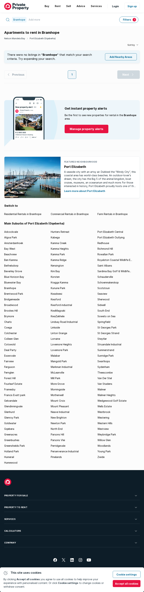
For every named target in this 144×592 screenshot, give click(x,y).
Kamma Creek (58, 243)
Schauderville (105, 276)
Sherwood (103, 299)
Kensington (57, 265)
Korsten (55, 276)
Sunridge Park (105, 355)
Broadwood (11, 304)
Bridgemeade (11, 299)
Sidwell (101, 304)
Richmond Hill (105, 248)
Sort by (131, 45)
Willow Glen (104, 440)
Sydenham (103, 366)
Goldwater (10, 423)
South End (103, 310)
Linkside (55, 327)
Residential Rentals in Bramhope (22, 214)
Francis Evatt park (14, 395)
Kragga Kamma (59, 282)
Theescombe (105, 372)
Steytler (102, 338)
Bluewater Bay (12, 282)
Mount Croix (58, 400)
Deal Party (10, 350)
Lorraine (55, 338)
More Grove (57, 383)
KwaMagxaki (58, 310)
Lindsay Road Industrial (64, 321)
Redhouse (103, 243)
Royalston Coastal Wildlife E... (114, 259)
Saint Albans (104, 265)
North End (57, 428)
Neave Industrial (60, 411)
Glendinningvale (13, 406)
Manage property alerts (86, 129)
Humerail (9, 456)
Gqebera (9, 428)
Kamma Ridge (58, 259)
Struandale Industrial (109, 344)
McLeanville (57, 372)
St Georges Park (106, 327)
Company (10, 542)
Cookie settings (126, 574)
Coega (8, 327)
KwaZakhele (57, 316)
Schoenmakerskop (108, 282)
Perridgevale (58, 445)
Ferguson (9, 366)
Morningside (58, 389)
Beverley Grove (13, 271)
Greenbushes (11, 440)
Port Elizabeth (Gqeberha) (43, 38)
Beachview (10, 254)
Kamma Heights (60, 248)
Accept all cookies (126, 583)
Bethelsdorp (11, 265)
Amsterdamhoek (13, 243)
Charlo (8, 321)
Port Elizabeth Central (110, 231)
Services (9, 519)
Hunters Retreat (60, 231)
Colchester (10, 333)
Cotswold (9, 344)
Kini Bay (55, 271)
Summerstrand (105, 350)
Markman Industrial (61, 366)
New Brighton (59, 417)
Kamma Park (58, 254)
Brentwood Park (13, 293)
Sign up (132, 6)
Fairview (9, 361)
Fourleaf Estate (13, 383)
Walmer (101, 389)
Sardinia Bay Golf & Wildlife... (114, 271)
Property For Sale (16, 495)
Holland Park (11, 451)
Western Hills (104, 423)
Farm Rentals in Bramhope (112, 214)
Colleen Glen (11, 338)
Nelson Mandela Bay (14, 38)
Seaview (102, 293)
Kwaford (56, 299)
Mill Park (55, 378)
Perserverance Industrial (65, 451)
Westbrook (103, 411)
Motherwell (57, 395)
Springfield (103, 321)
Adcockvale (11, 231)
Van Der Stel (104, 378)
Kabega (55, 237)
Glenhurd (9, 411)
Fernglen (9, 372)
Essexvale (10, 355)
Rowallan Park (105, 254)
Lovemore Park (59, 350)
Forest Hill (10, 378)
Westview (103, 428)
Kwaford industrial (61, 304)
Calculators (12, 531)
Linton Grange (59, 333)
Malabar (55, 355)
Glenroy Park (11, 417)
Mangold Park (59, 361)
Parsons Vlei (58, 440)
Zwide (100, 456)
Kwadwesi (56, 293)
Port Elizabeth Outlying (111, 237)
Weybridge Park (106, 434)
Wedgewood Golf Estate (111, 400)
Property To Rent (15, 507)
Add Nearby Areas (121, 56)
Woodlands (104, 445)
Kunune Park (58, 288)
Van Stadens (104, 383)
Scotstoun (103, 288)
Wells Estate (104, 406)
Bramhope (10, 288)
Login (115, 6)
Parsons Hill (57, 434)
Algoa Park (10, 237)
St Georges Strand (108, 333)
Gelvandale (10, 400)
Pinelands (56, 456)
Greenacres (10, 434)
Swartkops (103, 361)
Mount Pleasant (60, 406)
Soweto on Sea (106, 316)
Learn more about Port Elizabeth (84, 190)
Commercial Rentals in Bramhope (70, 214)
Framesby (9, 389)
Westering (103, 417)
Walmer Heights (106, 395)
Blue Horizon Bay (14, 276)
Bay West (9, 248)
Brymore (9, 316)
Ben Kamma (11, 259)
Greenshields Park (14, 445)
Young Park (104, 451)
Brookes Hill (11, 310)
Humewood (10, 462)
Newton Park (58, 423)
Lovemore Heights (61, 344)
